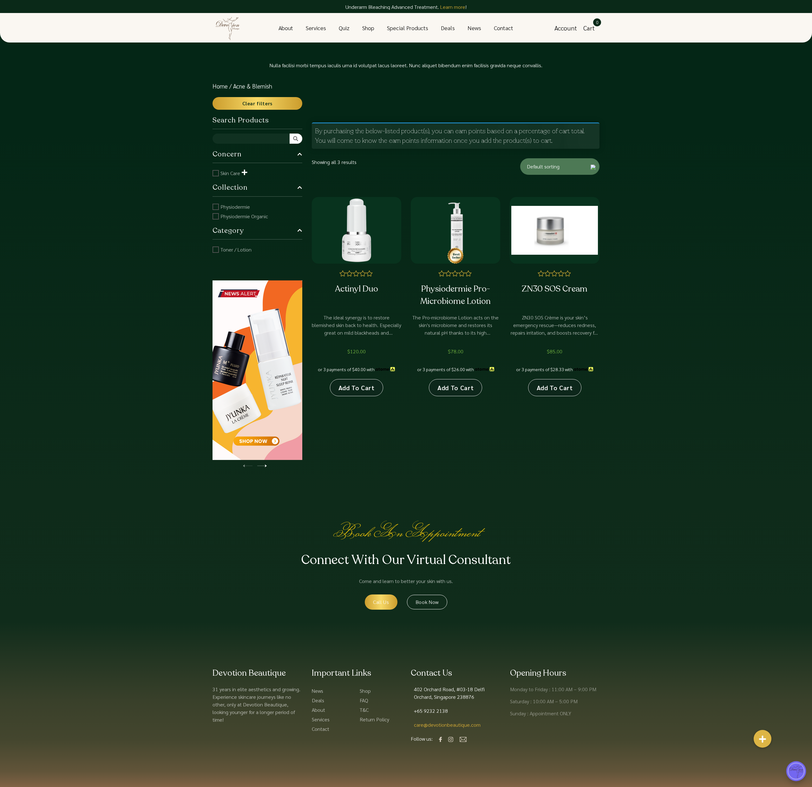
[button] (262, 464)
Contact (503, 27)
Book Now (427, 602)
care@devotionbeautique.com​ (447, 724)
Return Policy (374, 719)
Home (220, 86)
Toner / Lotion (236, 249)
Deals (448, 27)
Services (316, 27)
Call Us (381, 602)
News (474, 27)
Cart (589, 28)
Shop (368, 27)
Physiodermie (235, 206)
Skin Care (230, 173)
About (285, 27)
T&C (364, 709)
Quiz (344, 27)
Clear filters (257, 103)
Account (565, 28)
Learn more (452, 6)
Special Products (407, 27)
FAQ (364, 700)
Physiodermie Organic (244, 216)
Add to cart (356, 388)
